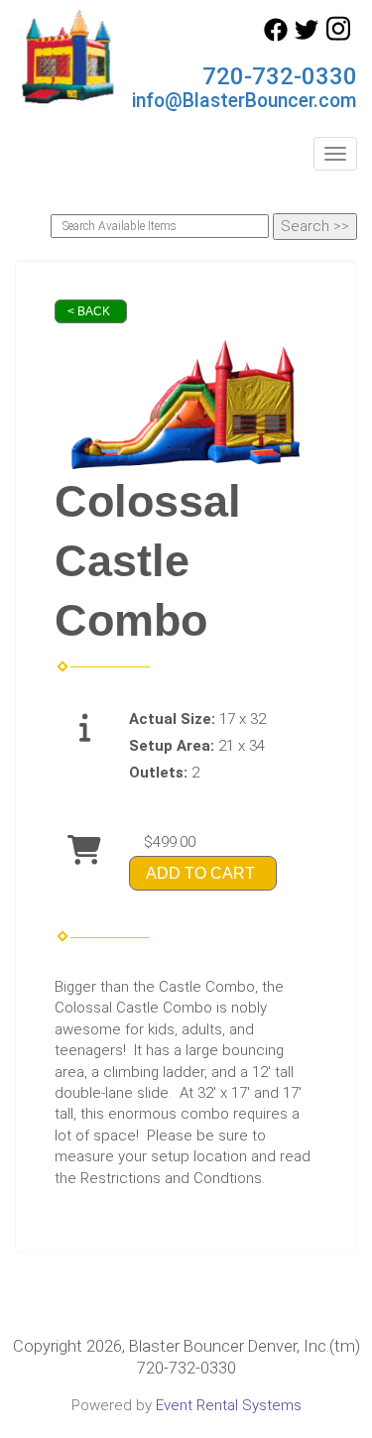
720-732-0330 (279, 76)
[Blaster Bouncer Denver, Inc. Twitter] (306, 37)
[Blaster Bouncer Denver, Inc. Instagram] (338, 37)
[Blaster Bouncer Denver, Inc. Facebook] (276, 37)
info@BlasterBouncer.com (244, 100)
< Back (88, 311)
